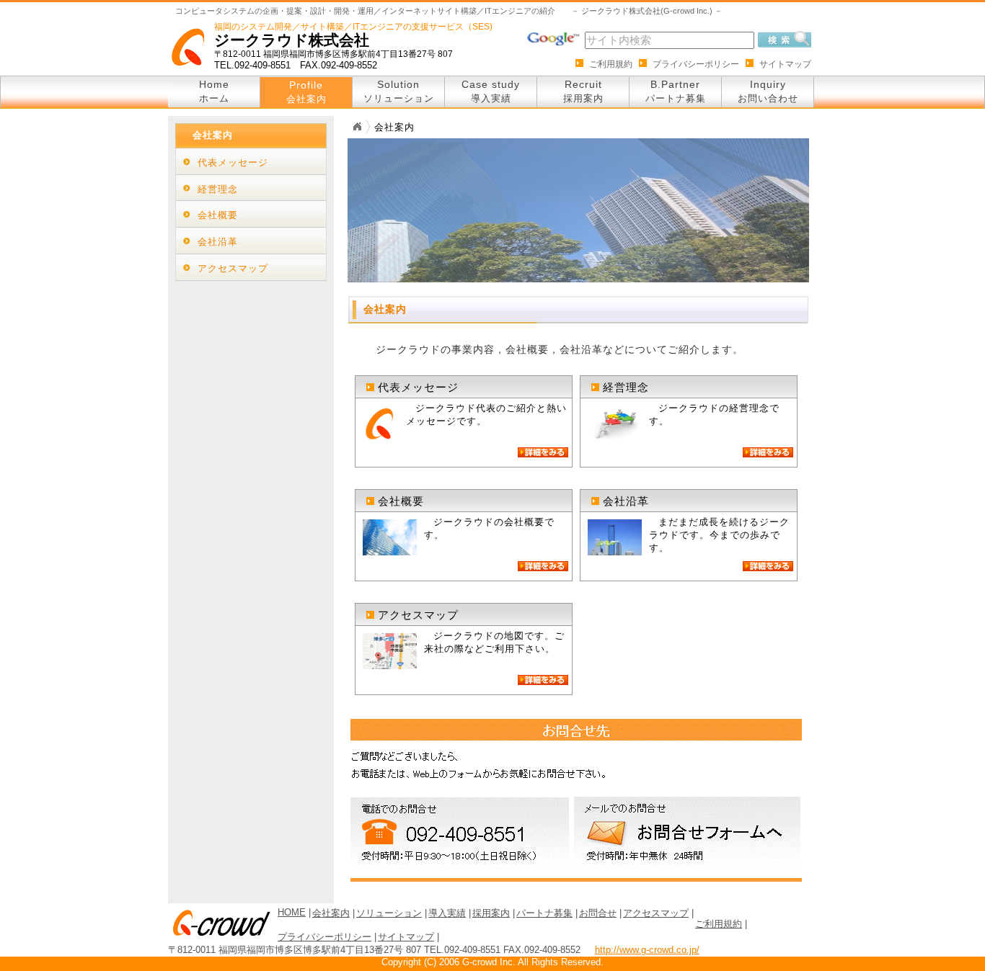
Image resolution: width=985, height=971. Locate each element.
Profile (306, 91)
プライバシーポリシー (696, 64)
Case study (490, 91)
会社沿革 (218, 241)
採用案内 (491, 913)
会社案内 (331, 913)
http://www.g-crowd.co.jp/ (647, 949)
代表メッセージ (233, 162)
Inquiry (768, 91)
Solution (398, 91)
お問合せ (598, 913)
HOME (292, 912)
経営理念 (218, 189)
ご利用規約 (610, 64)
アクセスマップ (233, 268)
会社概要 (218, 215)
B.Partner (675, 91)
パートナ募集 (544, 913)
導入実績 (447, 913)
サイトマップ (785, 64)
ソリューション (389, 913)
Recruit (583, 91)
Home (214, 91)
